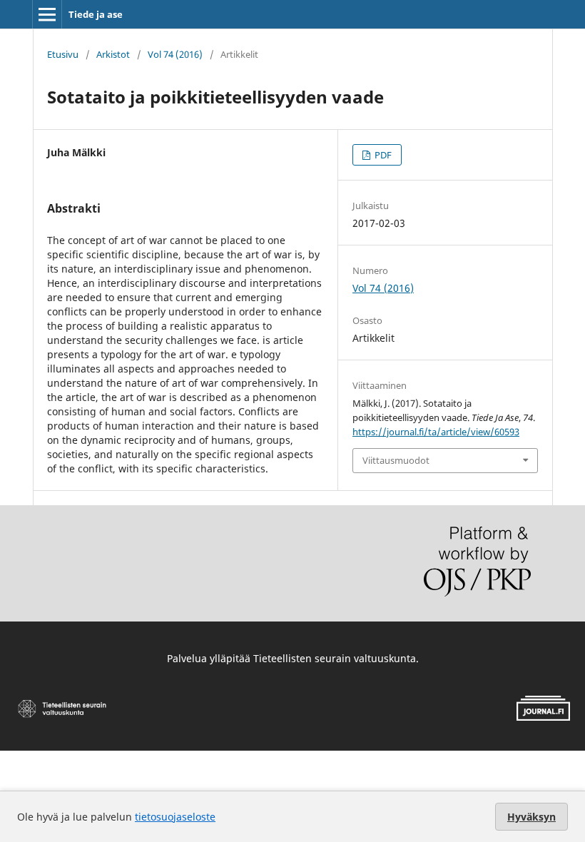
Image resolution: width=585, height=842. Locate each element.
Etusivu (62, 54)
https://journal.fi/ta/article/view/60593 (435, 431)
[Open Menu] (47, 14)
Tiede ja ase (95, 14)
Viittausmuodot (395, 460)
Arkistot (113, 54)
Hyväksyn (531, 816)
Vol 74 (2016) (175, 54)
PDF (382, 154)
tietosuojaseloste (175, 816)
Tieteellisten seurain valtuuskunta (334, 658)
